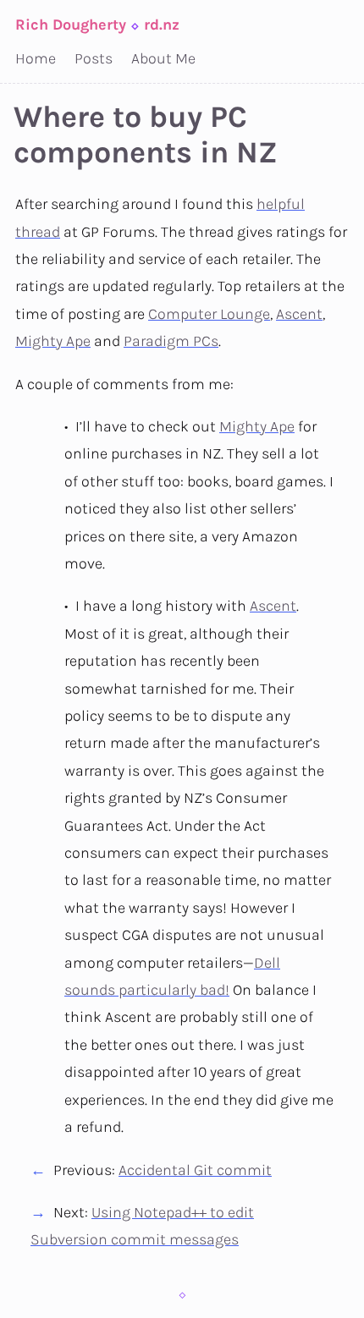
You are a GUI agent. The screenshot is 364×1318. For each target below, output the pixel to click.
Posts (93, 58)
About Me (163, 58)
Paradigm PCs (171, 341)
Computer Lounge (209, 314)
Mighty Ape (53, 341)
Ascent (299, 314)
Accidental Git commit (195, 1170)
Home (35, 58)
